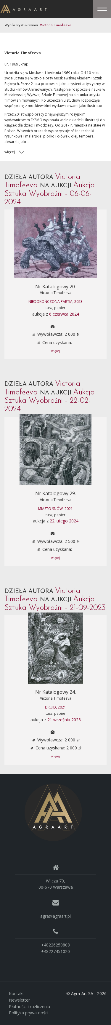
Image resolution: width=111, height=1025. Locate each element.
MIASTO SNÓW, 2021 (55, 508)
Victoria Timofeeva (55, 292)
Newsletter (19, 1000)
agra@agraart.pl (55, 916)
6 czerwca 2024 (64, 314)
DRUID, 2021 (55, 707)
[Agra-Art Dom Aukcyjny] (53, 812)
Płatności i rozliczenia (29, 1006)
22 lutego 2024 (64, 521)
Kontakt (16, 993)
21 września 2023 (64, 719)
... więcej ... (55, 351)
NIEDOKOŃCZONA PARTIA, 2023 (55, 301)
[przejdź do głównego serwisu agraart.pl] (23, 8)
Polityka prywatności (28, 1013)
